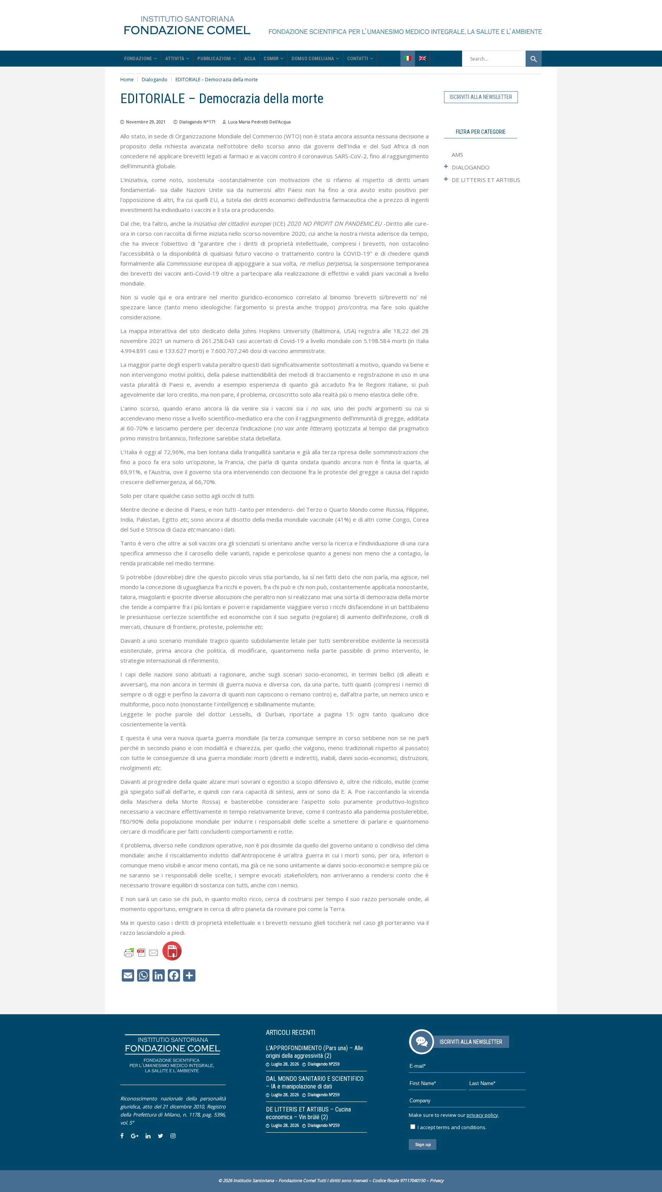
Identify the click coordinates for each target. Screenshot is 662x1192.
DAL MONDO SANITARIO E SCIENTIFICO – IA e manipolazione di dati (315, 1082)
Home (127, 79)
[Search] (534, 59)
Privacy (437, 1180)
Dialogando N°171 (197, 122)
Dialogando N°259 (324, 1064)
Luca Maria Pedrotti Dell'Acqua (259, 122)
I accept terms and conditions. (451, 1127)
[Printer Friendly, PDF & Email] (141, 952)
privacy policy (482, 1115)
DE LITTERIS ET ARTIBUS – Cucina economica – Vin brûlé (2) (308, 1113)
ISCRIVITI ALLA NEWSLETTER (481, 97)
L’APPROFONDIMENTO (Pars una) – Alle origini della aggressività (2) (314, 1051)
